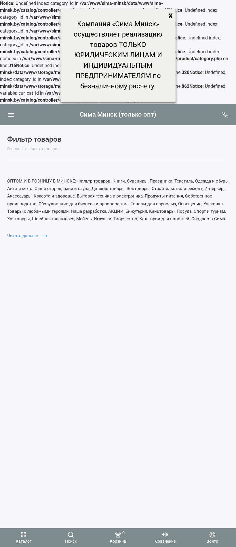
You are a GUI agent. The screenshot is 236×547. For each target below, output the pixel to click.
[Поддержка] (225, 114)
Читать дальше (23, 235)
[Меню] (11, 114)
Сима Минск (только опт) (118, 114)
